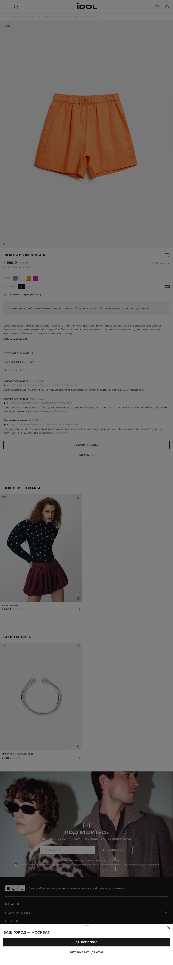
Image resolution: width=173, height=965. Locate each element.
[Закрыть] (168, 927)
